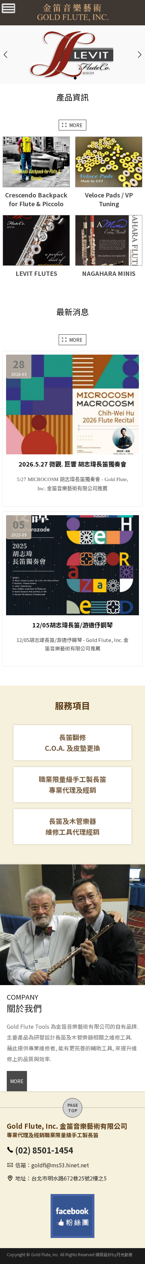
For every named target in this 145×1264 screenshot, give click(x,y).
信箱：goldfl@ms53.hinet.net (52, 1165)
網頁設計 (103, 1254)
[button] (69, 78)
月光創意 (124, 1254)
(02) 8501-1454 (44, 1150)
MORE (76, 125)
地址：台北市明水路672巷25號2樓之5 (61, 1178)
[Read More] (36, 183)
